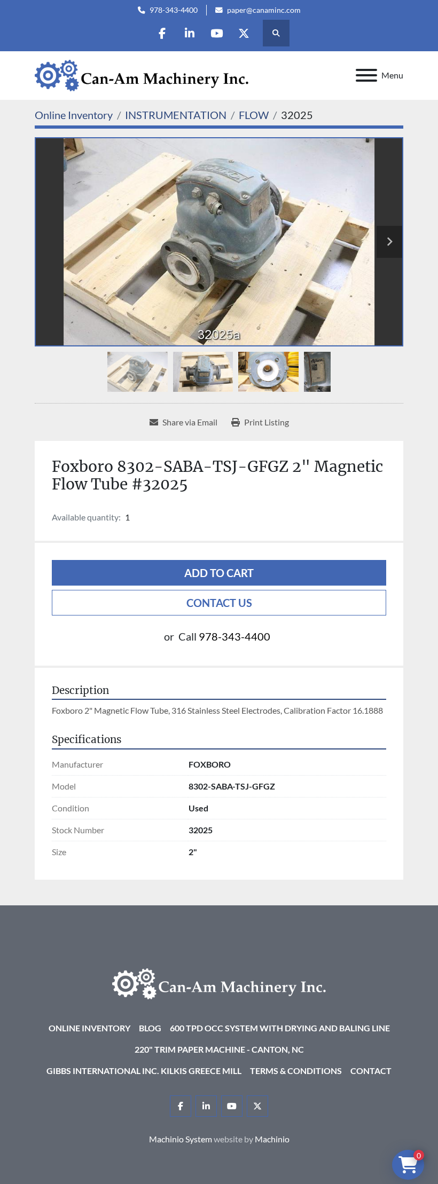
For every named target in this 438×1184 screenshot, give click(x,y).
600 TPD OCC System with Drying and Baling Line (280, 1028)
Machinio (272, 1139)
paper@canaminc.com (264, 10)
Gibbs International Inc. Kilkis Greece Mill (143, 1070)
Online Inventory (89, 1028)
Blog (150, 1028)
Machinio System (180, 1139)
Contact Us (219, 602)
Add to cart (219, 572)
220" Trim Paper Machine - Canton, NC (219, 1049)
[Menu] (366, 75)
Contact (371, 1070)
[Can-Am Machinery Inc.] (219, 982)
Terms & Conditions (296, 1070)
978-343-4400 (174, 10)
